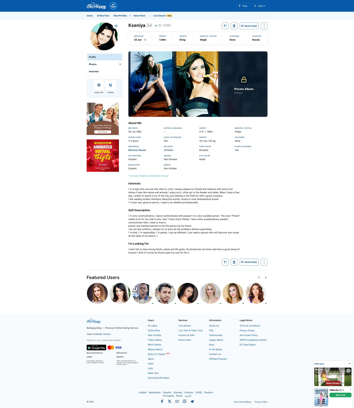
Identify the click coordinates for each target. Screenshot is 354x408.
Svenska (177, 392)
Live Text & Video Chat (190, 330)
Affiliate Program (218, 358)
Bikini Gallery (154, 344)
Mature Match (155, 349)
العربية (188, 395)
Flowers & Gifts (186, 335)
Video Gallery (155, 339)
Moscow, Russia (137, 150)
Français (188, 392)
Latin (150, 368)
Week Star (153, 373)
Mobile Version (103, 334)
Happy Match (216, 339)
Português (168, 395)
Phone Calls (184, 339)
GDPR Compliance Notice (253, 339)
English (142, 392)
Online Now (103, 15)
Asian (151, 363)
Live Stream (159, 15)
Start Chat (340, 395)
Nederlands (155, 392)
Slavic (151, 358)
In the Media (215, 349)
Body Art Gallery (156, 354)
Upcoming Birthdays (158, 377)
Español (167, 392)
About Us (214, 325)
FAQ (211, 330)
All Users (152, 325)
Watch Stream (333, 383)
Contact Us (215, 354)
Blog (211, 344)
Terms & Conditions (250, 325)
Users (90, 15)
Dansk (179, 395)
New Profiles (120, 15)
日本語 (198, 392)
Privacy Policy (247, 330)
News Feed (139, 15)
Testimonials (215, 335)
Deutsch (208, 392)
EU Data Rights (248, 344)
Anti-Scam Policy (249, 335)
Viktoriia (334, 390)
